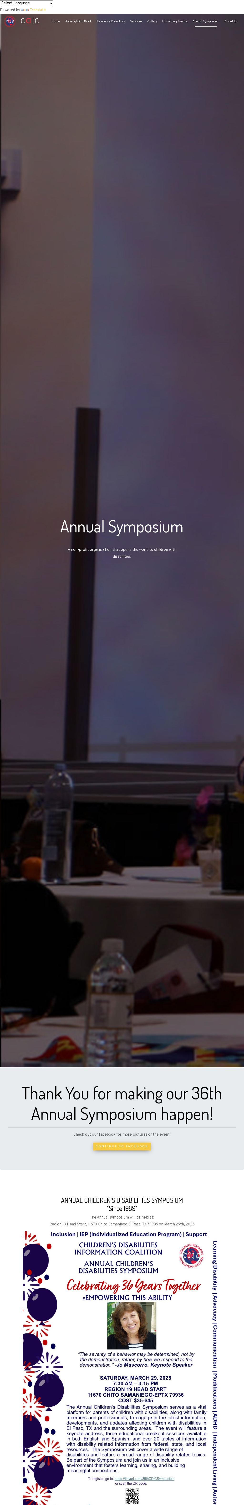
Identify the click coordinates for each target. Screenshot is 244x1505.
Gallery (152, 22)
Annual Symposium (205, 22)
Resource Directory (111, 22)
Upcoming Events (175, 22)
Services (136, 22)
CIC (28, 21)
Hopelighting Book (78, 22)
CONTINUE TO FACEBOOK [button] (122, 1146)
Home (55, 22)
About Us (231, 22)
